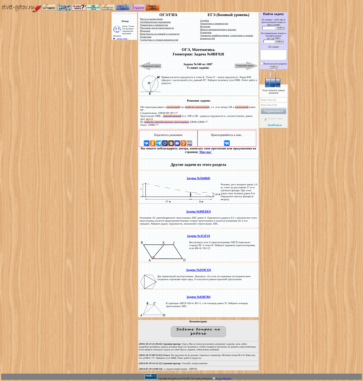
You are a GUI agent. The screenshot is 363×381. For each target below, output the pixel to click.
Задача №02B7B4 (198, 297)
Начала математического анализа (218, 29)
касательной (173, 107)
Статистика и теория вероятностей (159, 39)
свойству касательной (197, 107)
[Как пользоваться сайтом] (93, 10)
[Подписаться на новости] (108, 10)
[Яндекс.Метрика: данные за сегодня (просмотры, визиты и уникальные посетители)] (222, 378)
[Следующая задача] (246, 66)
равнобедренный (172, 116)
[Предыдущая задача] (150, 66)
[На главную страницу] (49, 10)
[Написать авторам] (79, 10)
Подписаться (273, 111)
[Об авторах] (123, 10)
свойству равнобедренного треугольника (166, 121)
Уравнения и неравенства (154, 25)
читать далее (122, 38)
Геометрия (145, 36)
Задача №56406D (198, 178)
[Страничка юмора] (138, 10)
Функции (145, 30)
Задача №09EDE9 (198, 211)
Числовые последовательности (157, 28)
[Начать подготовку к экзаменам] (64, 10)
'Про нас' (205, 152)
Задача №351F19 (198, 236)
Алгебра (204, 20)
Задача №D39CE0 (198, 270)
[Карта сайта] (152, 10)
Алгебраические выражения (155, 22)
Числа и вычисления (151, 19)
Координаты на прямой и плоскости (160, 33)
